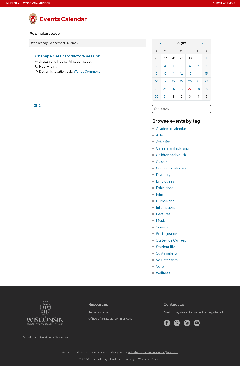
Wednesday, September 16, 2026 (54, 43)
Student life (165, 246)
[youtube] (197, 323)
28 (198, 89)
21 (198, 81)
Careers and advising (172, 148)
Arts (159, 135)
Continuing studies (171, 168)
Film (159, 194)
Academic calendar (171, 128)
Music (160, 220)
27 (190, 89)
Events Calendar (63, 19)
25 (173, 89)
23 (156, 89)
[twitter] (177, 323)
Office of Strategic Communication (111, 319)
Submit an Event (224, 3)
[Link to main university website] (45, 325)
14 (198, 73)
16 (156, 81)
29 (206, 89)
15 (206, 73)
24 (165, 89)
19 (181, 81)
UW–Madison (27, 3)
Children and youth (171, 154)
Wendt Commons (87, 71)
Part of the (45, 337)
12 (181, 73)
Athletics (163, 141)
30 (156, 96)
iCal (39, 105)
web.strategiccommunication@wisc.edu (153, 352)
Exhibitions (164, 187)
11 (173, 73)
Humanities (165, 200)
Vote (160, 266)
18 (173, 81)
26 (181, 89)
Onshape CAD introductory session (67, 56)
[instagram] (187, 323)
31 (165, 96)
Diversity (163, 174)
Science (162, 227)
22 (206, 81)
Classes (162, 161)
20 (190, 81)
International (166, 207)
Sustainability (167, 253)
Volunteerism (167, 259)
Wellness (163, 273)
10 (165, 73)
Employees (165, 181)
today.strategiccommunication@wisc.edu (198, 312)
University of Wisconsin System (141, 359)
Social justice (166, 233)
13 (190, 73)
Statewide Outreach (172, 240)
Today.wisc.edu (98, 312)
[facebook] (167, 323)
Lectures (163, 214)
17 (165, 81)
